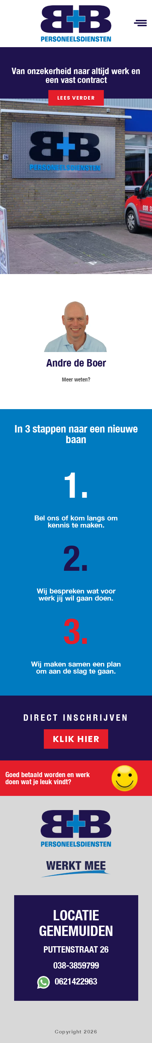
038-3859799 (76, 965)
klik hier (76, 739)
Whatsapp (43, 985)
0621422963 (76, 981)
